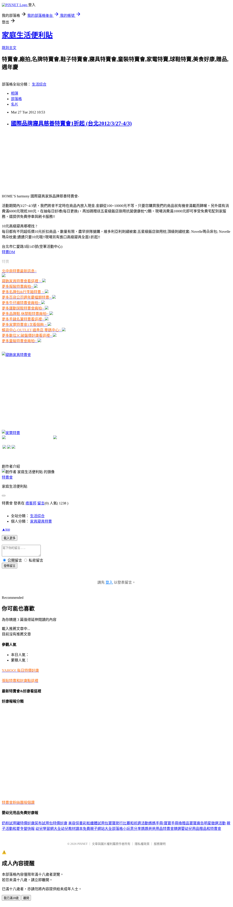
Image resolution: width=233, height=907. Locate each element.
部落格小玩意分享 (126, 829)
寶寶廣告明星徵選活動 (207, 823)
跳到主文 (9, 48)
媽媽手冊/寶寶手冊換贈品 (168, 823)
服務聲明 (160, 844)
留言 (41, 503)
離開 (26, 898)
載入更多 (9, 538)
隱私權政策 (142, 844)
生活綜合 (39, 84)
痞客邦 (30, 503)
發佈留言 (9, 566)
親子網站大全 (101, 829)
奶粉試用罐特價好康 (18, 823)
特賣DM (8, 252)
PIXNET (82, 844)
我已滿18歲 (11, 898)
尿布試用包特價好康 (51, 823)
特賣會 (7, 477)
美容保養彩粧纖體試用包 (88, 823)
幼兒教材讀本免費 (75, 829)
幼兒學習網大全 (48, 829)
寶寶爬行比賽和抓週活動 (128, 823)
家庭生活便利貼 (27, 35)
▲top (6, 529)
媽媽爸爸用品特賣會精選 (161, 829)
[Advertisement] (36, 159)
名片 (14, 104)
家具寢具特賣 (41, 521)
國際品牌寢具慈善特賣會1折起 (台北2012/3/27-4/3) (71, 123)
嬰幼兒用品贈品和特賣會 (201, 829)
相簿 (14, 93)
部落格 (16, 99)
